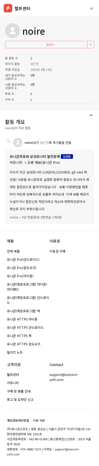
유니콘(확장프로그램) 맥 (23, 311)
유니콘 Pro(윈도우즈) (22, 267)
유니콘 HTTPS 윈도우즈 (24, 344)
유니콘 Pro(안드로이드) (23, 259)
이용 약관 (39, 420)
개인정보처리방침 (18, 420)
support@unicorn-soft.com (64, 377)
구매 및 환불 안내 (19, 391)
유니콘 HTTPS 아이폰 (22, 319)
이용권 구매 (57, 251)
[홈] (8, 8)
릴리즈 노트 (15, 352)
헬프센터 (13, 374)
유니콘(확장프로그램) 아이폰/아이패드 (27, 287)
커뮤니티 (16, 162)
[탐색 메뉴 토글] (91, 8)
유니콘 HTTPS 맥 (19, 335)
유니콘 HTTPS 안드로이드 (25, 327)
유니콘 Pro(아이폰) (20, 276)
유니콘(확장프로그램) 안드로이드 (28, 300)
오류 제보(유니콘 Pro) (43, 162)
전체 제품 (13, 251)
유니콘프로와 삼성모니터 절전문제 (35, 156)
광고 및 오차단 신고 (20, 399)
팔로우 (50, 44)
